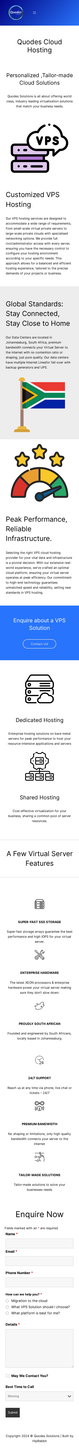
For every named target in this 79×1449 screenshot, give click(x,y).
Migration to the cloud (29, 1301)
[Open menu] (34, 12)
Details (13, 1324)
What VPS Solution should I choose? (40, 1307)
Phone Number (19, 1273)
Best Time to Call (20, 1387)
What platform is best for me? (35, 1313)
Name (12, 1234)
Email (11, 1251)
